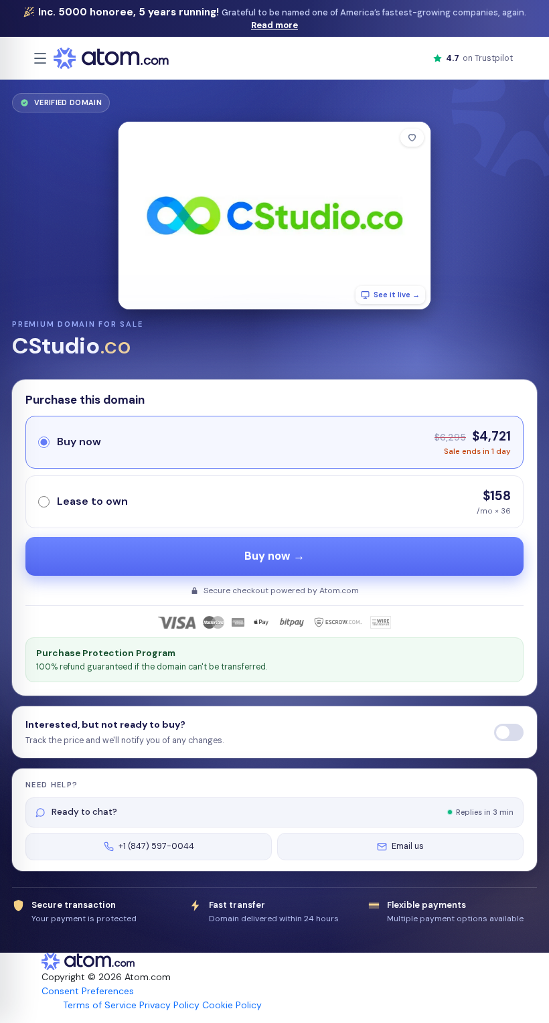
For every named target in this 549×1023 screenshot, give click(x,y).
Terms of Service (100, 1005)
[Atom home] (111, 58)
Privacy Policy (169, 1005)
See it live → (397, 294)
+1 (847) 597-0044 (156, 846)
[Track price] (509, 732)
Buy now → (274, 556)
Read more (274, 25)
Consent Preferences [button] (88, 991)
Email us (408, 846)
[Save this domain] (412, 138)
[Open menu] (40, 58)
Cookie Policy (232, 1005)
